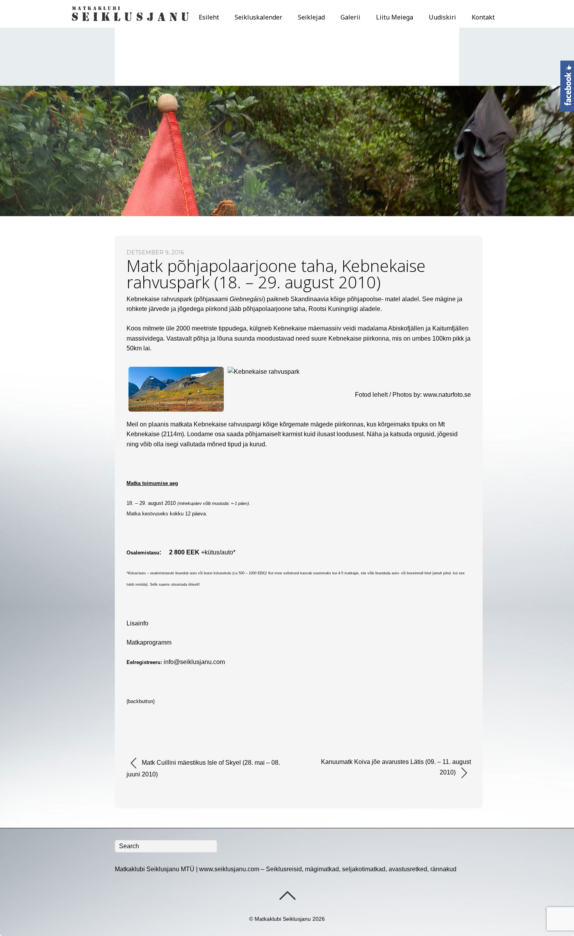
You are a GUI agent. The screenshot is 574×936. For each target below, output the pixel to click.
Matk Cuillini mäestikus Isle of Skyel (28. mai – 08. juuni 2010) (203, 768)
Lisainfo (137, 623)
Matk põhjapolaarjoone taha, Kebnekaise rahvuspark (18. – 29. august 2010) (276, 273)
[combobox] (166, 846)
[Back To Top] (287, 895)
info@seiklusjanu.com (194, 662)
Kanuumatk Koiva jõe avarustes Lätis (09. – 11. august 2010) (396, 767)
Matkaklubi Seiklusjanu (283, 919)
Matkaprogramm (149, 642)
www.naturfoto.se (447, 394)
